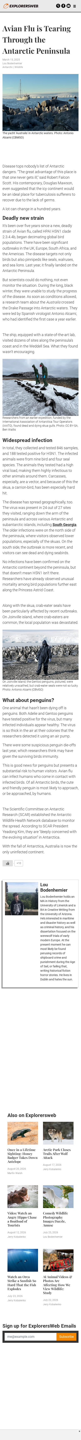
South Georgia (64, 524)
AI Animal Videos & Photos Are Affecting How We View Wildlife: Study (57, 1285)
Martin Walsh (14, 1173)
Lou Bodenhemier (12, 63)
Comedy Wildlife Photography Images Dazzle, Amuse (55, 1219)
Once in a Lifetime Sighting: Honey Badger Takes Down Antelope (22, 1155)
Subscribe (66, 1337)
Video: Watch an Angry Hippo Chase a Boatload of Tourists (22, 1219)
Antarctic (7, 67)
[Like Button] (7, 863)
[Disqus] (40, 1049)
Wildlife (19, 67)
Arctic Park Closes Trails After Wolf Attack (57, 1153)
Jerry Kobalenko (52, 1169)
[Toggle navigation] (75, 6)
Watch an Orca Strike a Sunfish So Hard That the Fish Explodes (21, 1283)
